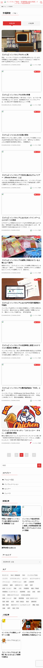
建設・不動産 (35, 588)
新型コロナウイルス (13, 595)
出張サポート (19, 585)
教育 (39, 591)
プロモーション (17, 582)
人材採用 (31, 582)
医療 (26, 585)
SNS (23, 575)
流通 (15, 598)
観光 (27, 601)
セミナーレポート (35, 578)
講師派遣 (33, 601)
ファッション (6, 582)
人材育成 (5, 585)
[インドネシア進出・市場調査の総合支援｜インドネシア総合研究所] (21, 2)
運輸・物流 (36, 605)
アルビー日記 (9, 480)
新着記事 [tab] (12, 23)
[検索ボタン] (41, 2)
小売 (20, 588)
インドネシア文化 (32, 575)
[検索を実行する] (39, 465)
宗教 (15, 588)
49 (16, 455)
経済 (12, 601)
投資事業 (22, 591)
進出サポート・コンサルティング (20, 605)
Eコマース (5, 575)
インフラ (5, 578)
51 (26, 455)
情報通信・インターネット (10, 591)
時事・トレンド (7, 598)
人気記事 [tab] (31, 23)
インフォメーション (11, 484)
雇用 (9, 608)
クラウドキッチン (15, 578)
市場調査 (26, 588)
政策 (34, 591)
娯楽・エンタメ (7, 588)
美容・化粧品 (20, 601)
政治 (29, 591)
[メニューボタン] (2, 2)
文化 (4, 595)
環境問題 (21, 598)
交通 (25, 582)
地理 (31, 585)
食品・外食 (16, 608)
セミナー (7, 489)
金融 (4, 608)
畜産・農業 (6, 601)
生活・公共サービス (32, 598)
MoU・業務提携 (15, 575)
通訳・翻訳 (6, 605)
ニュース (7, 493)
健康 (11, 585)
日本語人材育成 (25, 595)
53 (34, 455)
